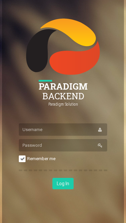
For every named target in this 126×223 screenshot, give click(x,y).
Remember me (41, 158)
